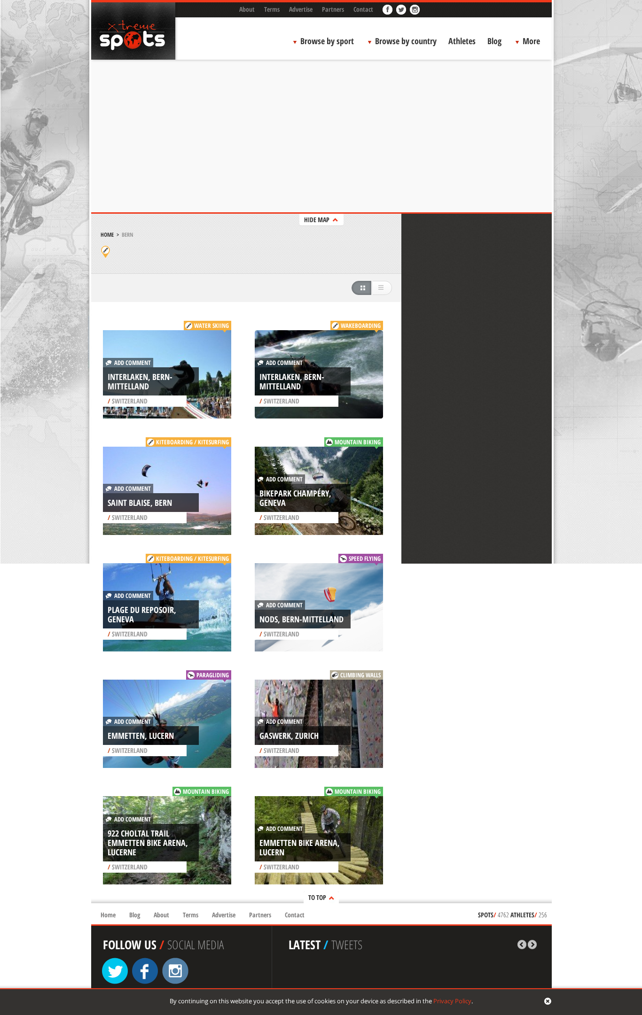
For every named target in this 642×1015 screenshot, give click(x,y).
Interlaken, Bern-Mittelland (140, 381)
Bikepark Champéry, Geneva (295, 498)
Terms (272, 9)
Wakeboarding (361, 325)
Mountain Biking (358, 442)
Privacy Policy (452, 1001)
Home (107, 235)
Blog (494, 40)
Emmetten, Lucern (141, 735)
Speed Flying (365, 558)
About (247, 9)
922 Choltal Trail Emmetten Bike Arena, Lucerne (148, 843)
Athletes (462, 40)
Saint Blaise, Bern (140, 502)
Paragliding (212, 675)
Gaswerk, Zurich (289, 735)
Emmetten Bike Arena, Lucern (299, 847)
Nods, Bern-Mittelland (301, 619)
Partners (333, 9)
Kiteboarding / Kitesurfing (192, 442)
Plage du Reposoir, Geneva (142, 614)
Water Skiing (211, 325)
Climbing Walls (360, 675)
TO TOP (317, 897)
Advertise (301, 9)
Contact (363, 9)
